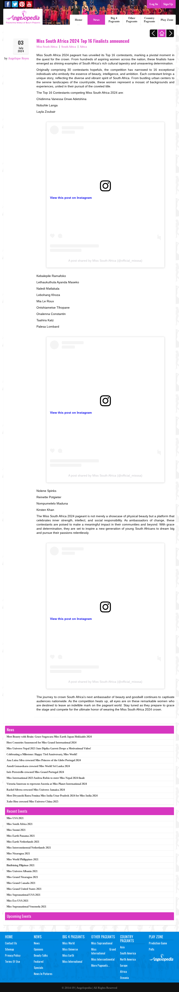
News (96, 19)
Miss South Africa (46, 46)
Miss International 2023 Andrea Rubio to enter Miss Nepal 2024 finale (46, 777)
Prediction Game (158, 943)
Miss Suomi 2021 (16, 829)
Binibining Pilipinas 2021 (20, 865)
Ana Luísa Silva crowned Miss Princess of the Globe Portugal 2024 (44, 760)
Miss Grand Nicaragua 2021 (22, 877)
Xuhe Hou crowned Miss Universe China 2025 (32, 801)
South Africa (68, 46)
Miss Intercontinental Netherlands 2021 (29, 847)
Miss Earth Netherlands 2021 (23, 841)
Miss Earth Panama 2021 (21, 835)
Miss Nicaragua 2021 (18, 853)
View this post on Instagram (71, 197)
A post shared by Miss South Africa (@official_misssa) (105, 260)
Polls (151, 949)
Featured (38, 961)
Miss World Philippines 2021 (22, 859)
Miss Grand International (103, 951)
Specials (38, 967)
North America (128, 959)
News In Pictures (43, 973)
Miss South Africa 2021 (20, 824)
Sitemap (9, 949)
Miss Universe (70, 949)
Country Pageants (149, 19)
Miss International (72, 961)
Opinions (38, 949)
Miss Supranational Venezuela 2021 (26, 906)
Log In (154, 4)
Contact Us (11, 943)
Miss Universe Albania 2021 (22, 871)
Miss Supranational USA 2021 (23, 894)
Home (78, 19)
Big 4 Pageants (114, 19)
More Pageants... (100, 965)
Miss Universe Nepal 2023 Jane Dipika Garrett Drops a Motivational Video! (49, 748)
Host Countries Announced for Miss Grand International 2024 (41, 742)
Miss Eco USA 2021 (17, 900)
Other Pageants (131, 19)
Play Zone (167, 19)
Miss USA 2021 (15, 818)
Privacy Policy (12, 955)
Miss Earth (68, 955)
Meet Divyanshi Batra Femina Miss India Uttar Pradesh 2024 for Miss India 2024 (52, 795)
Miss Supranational (101, 943)
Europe (123, 965)
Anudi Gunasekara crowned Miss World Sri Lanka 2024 (38, 766)
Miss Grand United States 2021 (24, 888)
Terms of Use (12, 961)
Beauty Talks (41, 955)
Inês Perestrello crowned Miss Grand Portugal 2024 (35, 772)
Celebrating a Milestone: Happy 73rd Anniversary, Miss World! (42, 754)
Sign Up (168, 4)
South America (128, 953)
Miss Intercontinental (103, 959)
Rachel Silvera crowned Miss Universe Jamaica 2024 (36, 789)
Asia (122, 947)
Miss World (68, 943)
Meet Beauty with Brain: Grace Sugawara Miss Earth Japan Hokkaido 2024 (49, 736)
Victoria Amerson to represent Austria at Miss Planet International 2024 (47, 783)
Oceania (124, 977)
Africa (83, 46)
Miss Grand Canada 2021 (21, 883)
